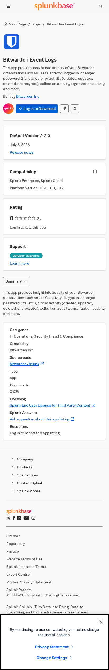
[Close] (101, 622)
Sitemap (13, 536)
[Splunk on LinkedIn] (19, 518)
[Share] (64, 108)
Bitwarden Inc (27, 96)
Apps (36, 24)
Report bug (15, 543)
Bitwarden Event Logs (65, 24)
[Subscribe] (75, 108)
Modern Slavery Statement (28, 582)
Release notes (22, 152)
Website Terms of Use (24, 559)
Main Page (17, 24)
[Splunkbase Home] (54, 6)
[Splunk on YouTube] (26, 518)
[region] (54, 642)
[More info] (95, 171)
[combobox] (16, 281)
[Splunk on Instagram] (33, 518)
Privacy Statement (52, 647)
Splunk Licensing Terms (26, 566)
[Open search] (100, 6)
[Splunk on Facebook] (14, 518)
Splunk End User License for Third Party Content (53, 405)
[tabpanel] (54, 365)
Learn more (19, 263)
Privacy (12, 551)
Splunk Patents (19, 589)
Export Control (18, 574)
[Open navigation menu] (8, 6)
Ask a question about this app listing (42, 419)
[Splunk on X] (8, 518)
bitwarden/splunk (27, 363)
